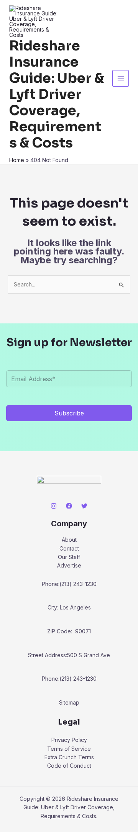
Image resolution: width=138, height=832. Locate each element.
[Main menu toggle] (120, 78)
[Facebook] (69, 506)
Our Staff (69, 557)
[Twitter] (84, 506)
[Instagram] (54, 506)
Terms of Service (69, 748)
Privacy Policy (69, 740)
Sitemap (69, 702)
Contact (69, 548)
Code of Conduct (69, 765)
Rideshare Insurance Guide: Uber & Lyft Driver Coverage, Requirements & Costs (56, 94)
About (69, 539)
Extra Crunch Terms (69, 757)
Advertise (69, 565)
